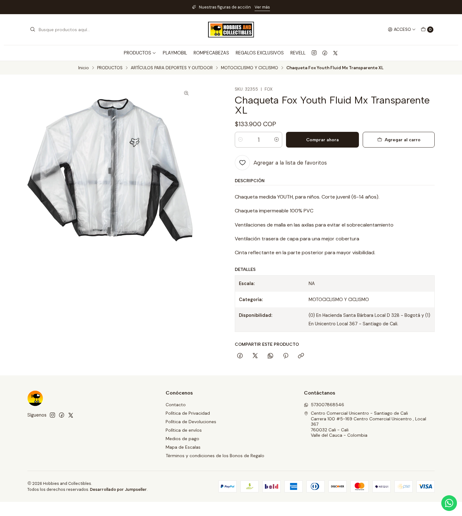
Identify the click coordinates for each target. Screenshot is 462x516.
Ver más (262, 7)
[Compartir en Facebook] (240, 356)
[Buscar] (32, 29)
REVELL (297, 53)
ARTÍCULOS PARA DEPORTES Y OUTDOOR (172, 68)
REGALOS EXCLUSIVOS (260, 53)
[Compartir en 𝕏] (255, 356)
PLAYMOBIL (175, 53)
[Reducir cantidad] (240, 139)
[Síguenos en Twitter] (335, 53)
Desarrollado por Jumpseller (118, 489)
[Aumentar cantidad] (276, 139)
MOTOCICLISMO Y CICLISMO (249, 68)
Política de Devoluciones (191, 421)
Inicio (83, 68)
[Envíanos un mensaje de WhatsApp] (449, 503)
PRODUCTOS (110, 68)
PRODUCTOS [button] (137, 53)
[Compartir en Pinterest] (285, 356)
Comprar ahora (322, 140)
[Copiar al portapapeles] (301, 356)
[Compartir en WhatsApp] (270, 356)
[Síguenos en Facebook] (325, 53)
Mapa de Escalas (183, 447)
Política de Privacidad (188, 413)
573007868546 (327, 404)
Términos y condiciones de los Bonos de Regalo (215, 455)
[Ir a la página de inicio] (231, 29)
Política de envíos (184, 430)
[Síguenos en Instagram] (314, 53)
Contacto (176, 404)
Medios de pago (182, 438)
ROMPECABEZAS (211, 53)
